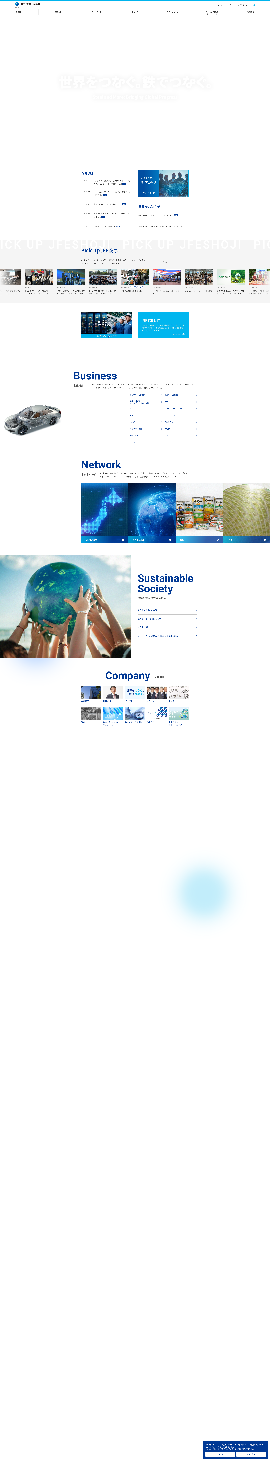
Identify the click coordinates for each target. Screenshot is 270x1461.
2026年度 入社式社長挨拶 (104, 226)
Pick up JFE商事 (212, 13)
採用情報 (250, 12)
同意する (220, 1454)
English (230, 5)
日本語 (220, 5)
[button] (184, 262)
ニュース (135, 12)
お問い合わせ (242, 5)
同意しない (251, 1454)
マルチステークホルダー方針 (162, 215)
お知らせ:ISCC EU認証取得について (108, 204)
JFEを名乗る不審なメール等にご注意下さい (168, 226)
